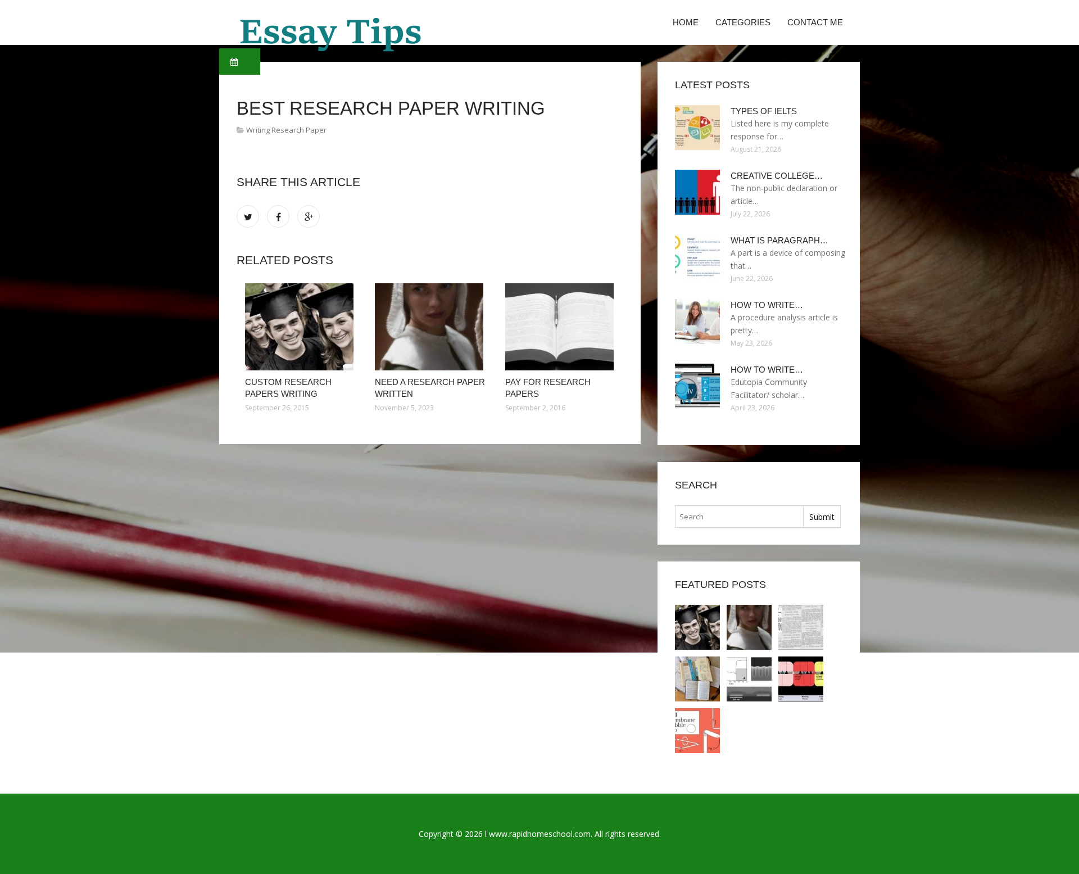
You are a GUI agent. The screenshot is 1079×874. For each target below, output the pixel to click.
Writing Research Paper (286, 130)
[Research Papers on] (697, 730)
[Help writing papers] (749, 678)
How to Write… (767, 305)
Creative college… (777, 175)
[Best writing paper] (697, 678)
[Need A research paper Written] (431, 326)
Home (686, 22)
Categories (742, 22)
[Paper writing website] (800, 678)
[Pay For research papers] (561, 326)
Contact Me (815, 22)
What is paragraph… (779, 240)
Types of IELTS (764, 111)
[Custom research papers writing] (301, 326)
